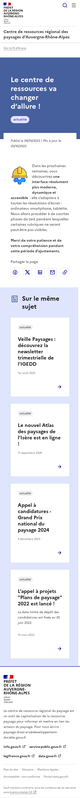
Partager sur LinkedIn (40, 272)
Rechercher (64, 5)
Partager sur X (27, 272)
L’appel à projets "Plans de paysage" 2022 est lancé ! (40, 597)
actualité (20, 119)
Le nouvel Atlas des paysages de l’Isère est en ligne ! (39, 435)
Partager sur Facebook (15, 272)
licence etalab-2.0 (21, 792)
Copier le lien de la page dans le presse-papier (64, 272)
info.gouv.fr (12, 747)
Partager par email (52, 272)
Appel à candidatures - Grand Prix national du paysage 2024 (34, 518)
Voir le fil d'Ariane (15, 48)
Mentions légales (47, 770)
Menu (73, 5)
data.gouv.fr (47, 756)
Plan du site (11, 770)
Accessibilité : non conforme (22, 777)
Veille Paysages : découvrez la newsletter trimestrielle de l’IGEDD (37, 352)
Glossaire (28, 770)
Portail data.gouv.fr (56, 777)
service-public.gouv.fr (45, 747)
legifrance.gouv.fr (17, 756)
